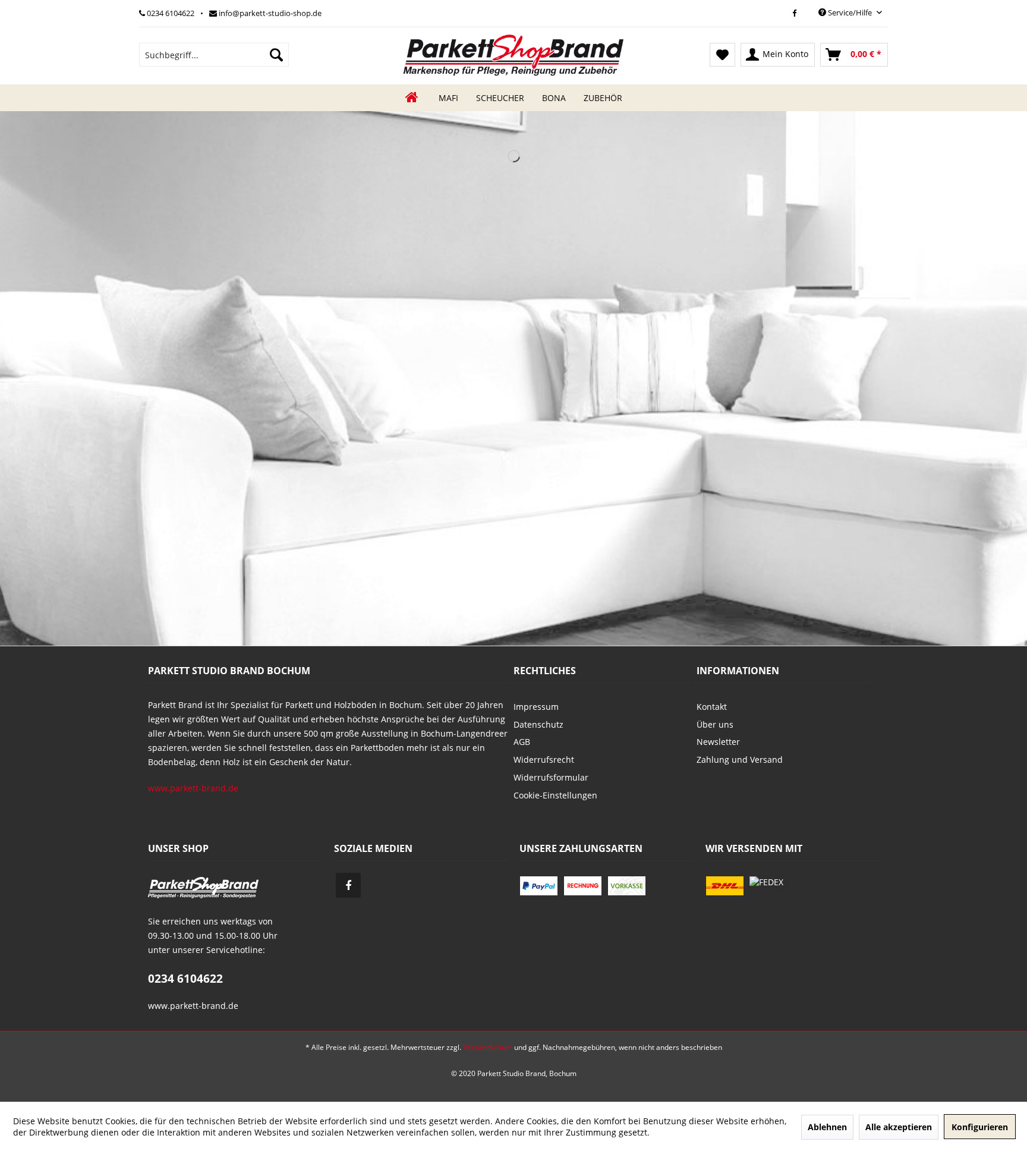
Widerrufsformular (551, 777)
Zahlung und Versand (740, 759)
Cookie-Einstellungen (555, 795)
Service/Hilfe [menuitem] (850, 12)
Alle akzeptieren (898, 1127)
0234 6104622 (169, 13)
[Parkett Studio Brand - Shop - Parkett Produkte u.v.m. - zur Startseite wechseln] (513, 54)
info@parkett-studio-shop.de (269, 13)
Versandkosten (487, 1047)
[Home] (411, 97)
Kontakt (712, 706)
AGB (522, 741)
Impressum (536, 706)
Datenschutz (538, 724)
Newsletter (718, 741)
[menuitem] (214, 55)
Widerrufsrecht (544, 759)
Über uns (715, 724)
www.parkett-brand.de (193, 788)
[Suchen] (276, 55)
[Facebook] (794, 13)
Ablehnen (827, 1127)
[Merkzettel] (722, 55)
